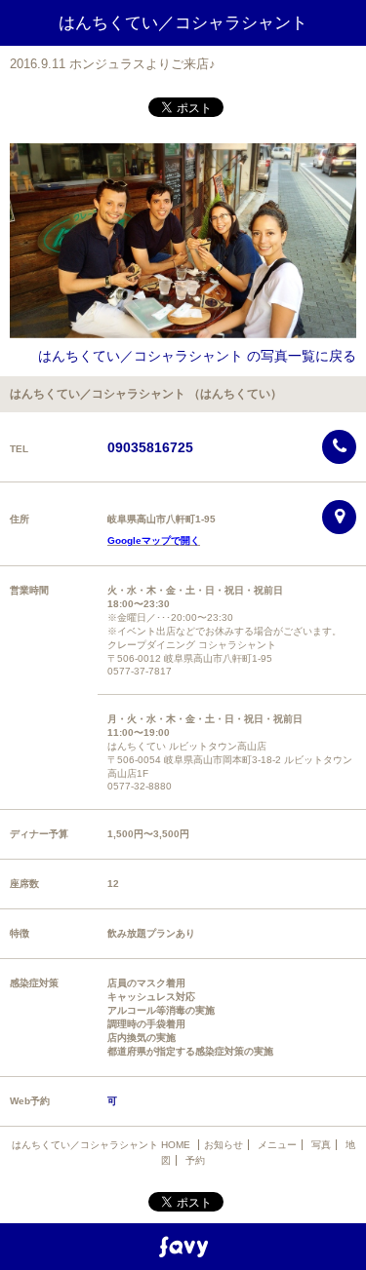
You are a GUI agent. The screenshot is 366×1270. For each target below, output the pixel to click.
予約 (195, 1160)
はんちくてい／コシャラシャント (183, 23)
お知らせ (223, 1144)
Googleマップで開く (153, 540)
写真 (321, 1144)
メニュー (277, 1144)
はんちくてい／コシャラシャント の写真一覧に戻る (197, 356)
